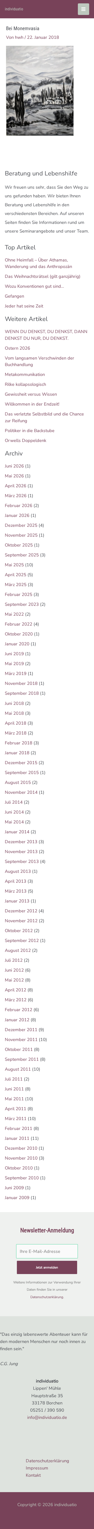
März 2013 (16, 891)
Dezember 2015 (21, 763)
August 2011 (18, 1069)
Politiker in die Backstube (29, 431)
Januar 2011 (17, 1138)
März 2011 (16, 1119)
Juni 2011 (14, 1089)
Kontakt (33, 1475)
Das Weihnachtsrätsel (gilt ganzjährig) (43, 276)
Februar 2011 (18, 1128)
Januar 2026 (17, 515)
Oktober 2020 (19, 634)
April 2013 (15, 881)
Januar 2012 (17, 1020)
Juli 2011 (14, 1079)
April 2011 (15, 1109)
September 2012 (22, 940)
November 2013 (21, 852)
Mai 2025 (14, 565)
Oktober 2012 (19, 931)
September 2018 (22, 693)
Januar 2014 (17, 832)
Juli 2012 (14, 960)
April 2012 (15, 990)
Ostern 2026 (17, 348)
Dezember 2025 (21, 525)
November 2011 (21, 1039)
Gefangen (14, 296)
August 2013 (18, 871)
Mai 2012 (14, 980)
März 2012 (16, 1000)
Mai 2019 (14, 664)
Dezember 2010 (21, 1148)
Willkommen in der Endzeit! (32, 404)
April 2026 (15, 486)
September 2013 (22, 861)
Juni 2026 (14, 466)
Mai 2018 (14, 713)
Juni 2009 (14, 1188)
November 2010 (21, 1158)
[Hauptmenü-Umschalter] (83, 9)
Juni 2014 (14, 812)
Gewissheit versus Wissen (31, 394)
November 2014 (21, 792)
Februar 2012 (18, 1010)
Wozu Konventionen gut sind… (34, 286)
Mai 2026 (14, 476)
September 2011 (22, 1059)
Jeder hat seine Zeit (24, 306)
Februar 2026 (18, 505)
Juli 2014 (14, 802)
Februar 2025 (18, 594)
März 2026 (16, 496)
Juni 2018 (14, 703)
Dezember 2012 (21, 911)
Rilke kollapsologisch (25, 384)
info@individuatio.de (47, 1417)
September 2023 (22, 604)
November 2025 (21, 535)
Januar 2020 (17, 644)
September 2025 (22, 555)
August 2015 (18, 782)
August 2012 (18, 950)
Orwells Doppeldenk (25, 440)
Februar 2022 (18, 624)
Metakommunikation (25, 374)
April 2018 (15, 723)
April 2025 (15, 575)
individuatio (14, 9)
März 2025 (16, 585)
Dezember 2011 (21, 1030)
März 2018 (16, 733)
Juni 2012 (14, 970)
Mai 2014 (14, 822)
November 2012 (21, 921)
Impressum (37, 1468)
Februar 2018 (18, 743)
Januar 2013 (17, 901)
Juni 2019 (14, 654)
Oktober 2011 (19, 1049)
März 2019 (16, 673)
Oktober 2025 (19, 545)
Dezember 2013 (21, 842)
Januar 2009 (17, 1198)
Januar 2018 (17, 753)
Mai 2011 (14, 1099)
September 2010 (22, 1178)
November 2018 (21, 683)
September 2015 (22, 772)
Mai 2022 (14, 614)
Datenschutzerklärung (46, 1297)
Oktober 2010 (19, 1168)
